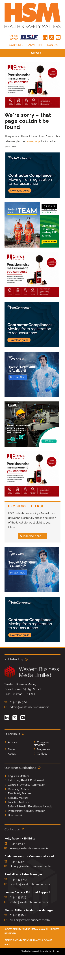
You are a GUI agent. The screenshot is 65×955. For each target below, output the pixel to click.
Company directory (41, 744)
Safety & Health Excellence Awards (30, 806)
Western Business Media (22, 929)
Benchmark (15, 815)
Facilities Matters (18, 802)
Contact (53, 45)
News (11, 749)
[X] (51, 37)
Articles (12, 742)
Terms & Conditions (17, 940)
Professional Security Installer (26, 810)
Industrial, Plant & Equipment (26, 780)
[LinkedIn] (45, 37)
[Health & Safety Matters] (32, 15)
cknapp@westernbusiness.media (30, 866)
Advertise (35, 45)
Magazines (43, 749)
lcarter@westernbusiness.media (29, 902)
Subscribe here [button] (30, 536)
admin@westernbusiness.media (29, 707)
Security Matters (18, 797)
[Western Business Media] (32, 677)
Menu (36, 53)
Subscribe (16, 45)
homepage (33, 141)
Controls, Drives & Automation (26, 784)
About (12, 753)
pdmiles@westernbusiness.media (30, 884)
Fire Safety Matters (19, 793)
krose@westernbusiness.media (29, 848)
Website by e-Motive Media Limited (40, 951)
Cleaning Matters (18, 789)
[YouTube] (58, 37)
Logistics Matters (18, 776)
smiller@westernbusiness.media (30, 920)
